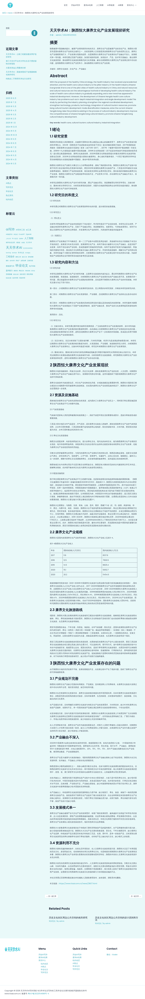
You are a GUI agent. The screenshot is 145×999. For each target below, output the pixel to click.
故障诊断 (23, 260)
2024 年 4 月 (11, 159)
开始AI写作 (43, 954)
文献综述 (30, 260)
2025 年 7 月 (11, 102)
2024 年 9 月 (11, 139)
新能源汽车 (10, 266)
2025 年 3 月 (11, 114)
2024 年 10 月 (11, 135)
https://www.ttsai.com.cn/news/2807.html (78, 883)
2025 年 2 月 (11, 118)
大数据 (18, 242)
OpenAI (28, 234)
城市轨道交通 (10, 242)
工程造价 (10, 256)
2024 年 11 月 (11, 131)
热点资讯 (9, 195)
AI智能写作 (9, 234)
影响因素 (30, 257)
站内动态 (9, 199)
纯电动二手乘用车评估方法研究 (18, 78)
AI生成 (16, 234)
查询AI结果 (43, 957)
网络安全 (21, 271)
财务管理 (23, 274)
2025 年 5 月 (11, 106)
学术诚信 (27, 253)
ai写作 (10, 229)
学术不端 (8, 253)
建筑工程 (18, 257)
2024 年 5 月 (11, 155)
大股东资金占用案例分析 (16, 68)
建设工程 (24, 257)
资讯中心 (42, 960)
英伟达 (33, 271)
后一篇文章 (136, 896)
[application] (135, 5)
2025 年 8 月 (11, 98)
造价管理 (15, 278)
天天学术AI (14, 247)
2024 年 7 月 (11, 147)
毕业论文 (9, 191)
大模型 (23, 242)
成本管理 (12, 260)
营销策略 (9, 274)
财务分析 (16, 274)
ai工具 (28, 229)
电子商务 (32, 266)
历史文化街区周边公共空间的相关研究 (68, 917)
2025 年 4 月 (11, 110)
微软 (7, 260)
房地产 (18, 260)
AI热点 (8, 183)
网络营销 (27, 271)
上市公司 (8, 238)
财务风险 (30, 274)
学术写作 (14, 253)
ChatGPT (22, 234)
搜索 (8, 28)
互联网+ (21, 238)
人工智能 (28, 238)
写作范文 (9, 187)
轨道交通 (8, 278)
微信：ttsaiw (112, 954)
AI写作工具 (20, 229)
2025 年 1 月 (11, 122)
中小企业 (15, 238)
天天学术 (29, 242)
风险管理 (22, 278)
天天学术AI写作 (28, 248)
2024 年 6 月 (11, 151)
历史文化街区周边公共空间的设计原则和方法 (116, 918)
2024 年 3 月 (11, 163)
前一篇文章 (51, 896)
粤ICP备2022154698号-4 (38, 993)
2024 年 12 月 (11, 127)
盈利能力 (9, 270)
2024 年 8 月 (11, 143)
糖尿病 (16, 271)
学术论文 (21, 253)
